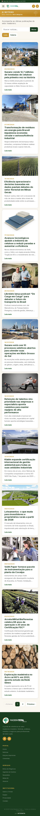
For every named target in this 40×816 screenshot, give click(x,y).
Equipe (5, 795)
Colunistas (6, 758)
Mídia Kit (5, 778)
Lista (5, 35)
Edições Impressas (9, 755)
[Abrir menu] (3, 6)
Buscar (34, 29)
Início (3, 14)
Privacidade (7, 798)
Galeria (13, 35)
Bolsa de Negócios (9, 769)
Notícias (9, 14)
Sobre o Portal (8, 792)
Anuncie (5, 781)
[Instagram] (37, 6)
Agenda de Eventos (9, 772)
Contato (5, 801)
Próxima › (31, 704)
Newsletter (6, 775)
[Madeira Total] (12, 6)
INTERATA (21, 813)
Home (5, 749)
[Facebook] (33, 6)
